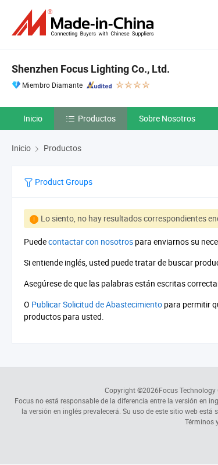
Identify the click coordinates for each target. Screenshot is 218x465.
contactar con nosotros (90, 241)
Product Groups (62, 181)
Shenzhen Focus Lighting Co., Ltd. (91, 69)
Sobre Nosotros (167, 118)
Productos (97, 118)
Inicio (32, 118)
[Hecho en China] (85, 23)
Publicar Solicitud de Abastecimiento (96, 304)
